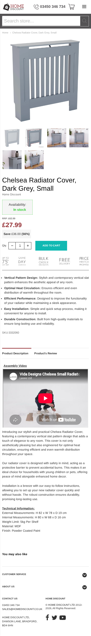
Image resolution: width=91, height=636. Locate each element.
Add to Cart (51, 245)
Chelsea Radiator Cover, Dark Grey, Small (34, 32)
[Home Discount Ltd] (13, 7)
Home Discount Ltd (61, 604)
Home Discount (11, 194)
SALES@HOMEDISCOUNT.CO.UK (22, 609)
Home (5, 32)
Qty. (4, 245)
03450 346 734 (52, 6)
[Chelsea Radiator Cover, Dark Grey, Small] (12, 138)
